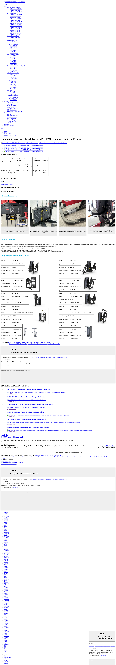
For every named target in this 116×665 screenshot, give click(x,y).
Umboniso (9, 122)
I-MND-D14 (13, 61)
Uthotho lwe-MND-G (15, 31)
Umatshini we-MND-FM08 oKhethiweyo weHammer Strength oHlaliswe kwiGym (29, 342)
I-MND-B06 (13, 51)
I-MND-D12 (13, 60)
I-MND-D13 (13, 43)
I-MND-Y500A (14, 74)
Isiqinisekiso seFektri (12, 117)
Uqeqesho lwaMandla (92, 456)
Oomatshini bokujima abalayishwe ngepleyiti (12, 456)
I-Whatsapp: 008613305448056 (8, 464)
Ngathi (5, 112)
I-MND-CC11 (13, 71)
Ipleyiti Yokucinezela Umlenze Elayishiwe (75, 456)
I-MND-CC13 (13, 84)
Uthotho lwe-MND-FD (16, 23)
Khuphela (6, 124)
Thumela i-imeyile (5, 461)
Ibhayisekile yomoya (12, 40)
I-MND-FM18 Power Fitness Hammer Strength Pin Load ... (26, 397)
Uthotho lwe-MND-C (15, 16)
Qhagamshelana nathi (9, 125)
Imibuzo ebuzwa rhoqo (12, 115)
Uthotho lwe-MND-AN (16, 9)
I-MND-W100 (13, 46)
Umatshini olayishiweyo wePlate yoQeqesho (35, 456)
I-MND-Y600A (14, 77)
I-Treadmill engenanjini (13, 73)
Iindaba (9, 114)
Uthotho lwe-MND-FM (16, 27)
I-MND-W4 (13, 94)
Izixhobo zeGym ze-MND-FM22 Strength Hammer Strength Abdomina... (30, 404)
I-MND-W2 (13, 92)
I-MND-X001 (13, 87)
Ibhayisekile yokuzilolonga (13, 54)
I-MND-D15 (13, 63)
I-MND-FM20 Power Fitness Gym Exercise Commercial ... (26, 412)
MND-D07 (13, 57)
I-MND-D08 (13, 58)
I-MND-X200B (14, 97)
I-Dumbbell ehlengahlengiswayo (15, 111)
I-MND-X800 (13, 100)
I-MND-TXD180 (14, 85)
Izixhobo (6, 101)
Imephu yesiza (49, 455)
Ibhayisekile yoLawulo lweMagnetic (16, 65)
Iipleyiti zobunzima (11, 110)
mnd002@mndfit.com (109, 446)
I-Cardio (6, 38)
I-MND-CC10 (13, 70)
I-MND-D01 (13, 56)
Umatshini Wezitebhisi (12, 95)
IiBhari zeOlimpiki (11, 105)
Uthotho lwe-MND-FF (16, 11)
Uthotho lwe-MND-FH (16, 26)
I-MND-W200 (13, 47)
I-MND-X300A (14, 53)
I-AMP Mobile (57, 455)
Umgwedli (9, 90)
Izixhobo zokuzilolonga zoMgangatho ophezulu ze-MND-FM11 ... (28, 427)
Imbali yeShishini (11, 118)
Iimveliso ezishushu (39, 455)
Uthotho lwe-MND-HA (16, 33)
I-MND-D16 (13, 64)
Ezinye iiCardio (11, 80)
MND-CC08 (13, 91)
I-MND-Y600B (14, 78)
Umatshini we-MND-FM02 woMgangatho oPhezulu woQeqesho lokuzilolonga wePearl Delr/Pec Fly (34, 344)
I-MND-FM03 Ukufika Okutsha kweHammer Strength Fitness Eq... (29, 389)
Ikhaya (5, 4)
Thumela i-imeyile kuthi (7, 184)
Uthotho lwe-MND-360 (16, 14)
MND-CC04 (13, 68)
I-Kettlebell (10, 104)
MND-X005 (13, 88)
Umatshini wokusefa (12, 98)
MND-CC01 (13, 83)
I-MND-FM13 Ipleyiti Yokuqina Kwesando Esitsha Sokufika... (27, 419)
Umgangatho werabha (12, 108)
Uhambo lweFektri (11, 121)
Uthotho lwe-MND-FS (16, 28)
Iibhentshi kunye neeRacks (13, 7)
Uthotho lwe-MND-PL (16, 34)
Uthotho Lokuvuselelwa (13, 36)
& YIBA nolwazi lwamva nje (12, 436)
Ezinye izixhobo (11, 107)
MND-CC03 (13, 67)
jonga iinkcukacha (11, 394)
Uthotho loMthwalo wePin (13, 17)
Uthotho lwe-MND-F (15, 10)
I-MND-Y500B (14, 75)
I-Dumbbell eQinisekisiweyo (14, 102)
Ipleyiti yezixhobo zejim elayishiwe (55, 456)
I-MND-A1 (13, 81)
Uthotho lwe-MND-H (15, 37)
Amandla (6, 6)
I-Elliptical (9, 48)
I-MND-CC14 (13, 41)
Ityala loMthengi (11, 120)
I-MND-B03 (13, 50)
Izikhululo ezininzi (11, 13)
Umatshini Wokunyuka (12, 44)
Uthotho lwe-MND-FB (16, 21)
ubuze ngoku (4, 442)
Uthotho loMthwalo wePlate (14, 30)
